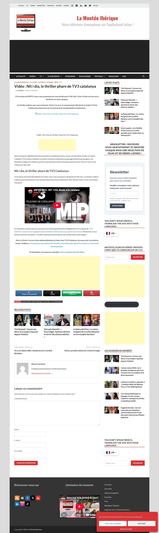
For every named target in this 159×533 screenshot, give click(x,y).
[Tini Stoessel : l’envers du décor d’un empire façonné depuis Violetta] (27, 321)
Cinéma (32, 5)
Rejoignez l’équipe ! (112, 505)
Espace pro (113, 76)
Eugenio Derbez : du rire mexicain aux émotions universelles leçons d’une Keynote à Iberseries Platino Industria (132, 412)
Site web (18, 451)
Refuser (141, 524)
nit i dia (47, 301)
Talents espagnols (111, 493)
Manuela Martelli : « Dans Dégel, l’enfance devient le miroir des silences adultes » (57, 333)
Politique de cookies (126, 529)
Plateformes (41, 5)
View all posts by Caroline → (42, 373)
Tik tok (95, 5)
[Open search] (143, 76)
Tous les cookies (113, 524)
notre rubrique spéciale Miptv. (72, 252)
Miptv (56, 82)
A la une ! (21, 5)
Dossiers (66, 5)
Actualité (20, 76)
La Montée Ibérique (35, 529)
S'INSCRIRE (117, 206)
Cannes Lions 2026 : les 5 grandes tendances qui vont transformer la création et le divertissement (132, 371)
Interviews (50, 5)
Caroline (21, 90)
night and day (37, 301)
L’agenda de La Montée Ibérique (117, 510)
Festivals (59, 5)
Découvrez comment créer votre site (121, 304)
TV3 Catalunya (56, 301)
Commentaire (21, 399)
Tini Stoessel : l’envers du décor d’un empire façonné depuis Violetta (26, 332)
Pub (124, 76)
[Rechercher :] (125, 257)
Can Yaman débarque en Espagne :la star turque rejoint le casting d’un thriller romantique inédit (133, 397)
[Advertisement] (79, 56)
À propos (108, 484)
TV (27, 5)
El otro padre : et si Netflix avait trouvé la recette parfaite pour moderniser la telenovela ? (132, 131)
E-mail (17, 440)
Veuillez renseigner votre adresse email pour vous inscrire (124, 187)
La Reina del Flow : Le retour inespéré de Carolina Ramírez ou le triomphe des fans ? (86, 332)
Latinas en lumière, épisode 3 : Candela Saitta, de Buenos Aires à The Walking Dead (133, 384)
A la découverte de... (21, 82)
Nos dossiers (85, 76)
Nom (17, 430)
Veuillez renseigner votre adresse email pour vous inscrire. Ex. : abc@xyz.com (124, 199)
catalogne (26, 301)
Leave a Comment (31, 90)
